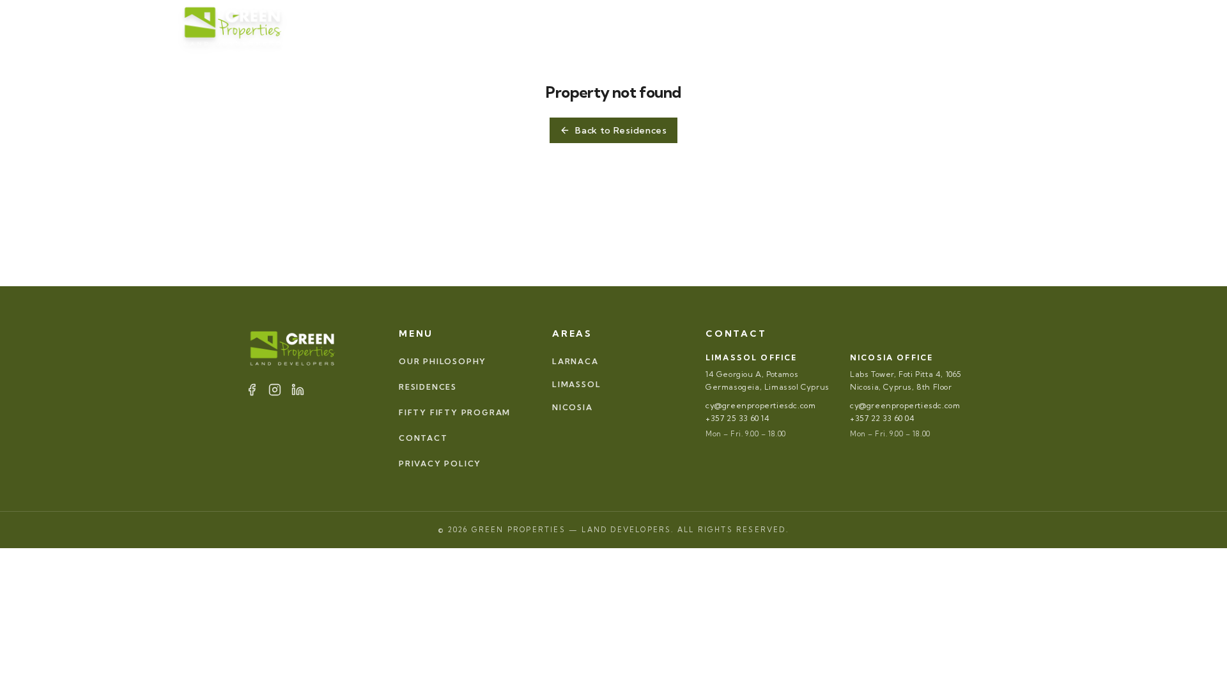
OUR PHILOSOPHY (436, 25)
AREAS (612, 25)
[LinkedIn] (891, 25)
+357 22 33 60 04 (882, 418)
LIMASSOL (576, 384)
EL (1037, 25)
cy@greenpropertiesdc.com (760, 405)
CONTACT (805, 25)
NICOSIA (572, 407)
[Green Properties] (233, 26)
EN (1005, 25)
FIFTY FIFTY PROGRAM (710, 25)
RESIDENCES (538, 25)
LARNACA (575, 361)
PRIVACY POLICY (440, 463)
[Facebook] (860, 25)
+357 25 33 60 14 (738, 418)
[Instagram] (875, 25)
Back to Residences (621, 130)
